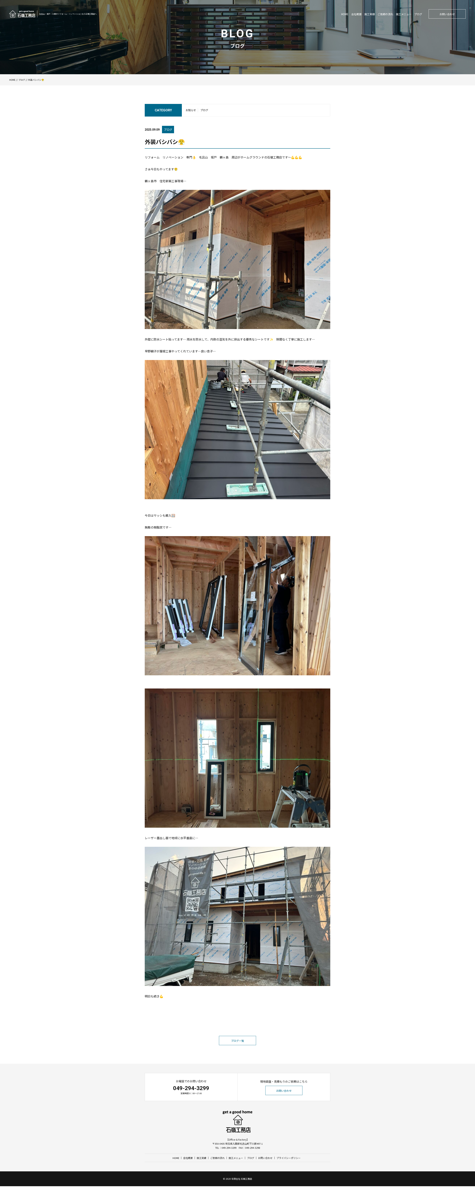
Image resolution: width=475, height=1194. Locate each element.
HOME (344, 14)
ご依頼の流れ (385, 14)
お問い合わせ (447, 14)
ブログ (418, 14)
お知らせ (191, 110)
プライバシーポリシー (288, 1158)
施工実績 (369, 14)
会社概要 (356, 14)
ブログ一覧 (237, 1041)
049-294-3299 (191, 1088)
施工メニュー (404, 14)
